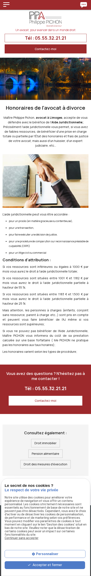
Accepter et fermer (47, 565)
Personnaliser (47, 554)
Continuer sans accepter (22, 538)
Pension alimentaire (45, 454)
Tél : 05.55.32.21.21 (45, 38)
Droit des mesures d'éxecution (45, 464)
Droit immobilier (45, 443)
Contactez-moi (45, 49)
